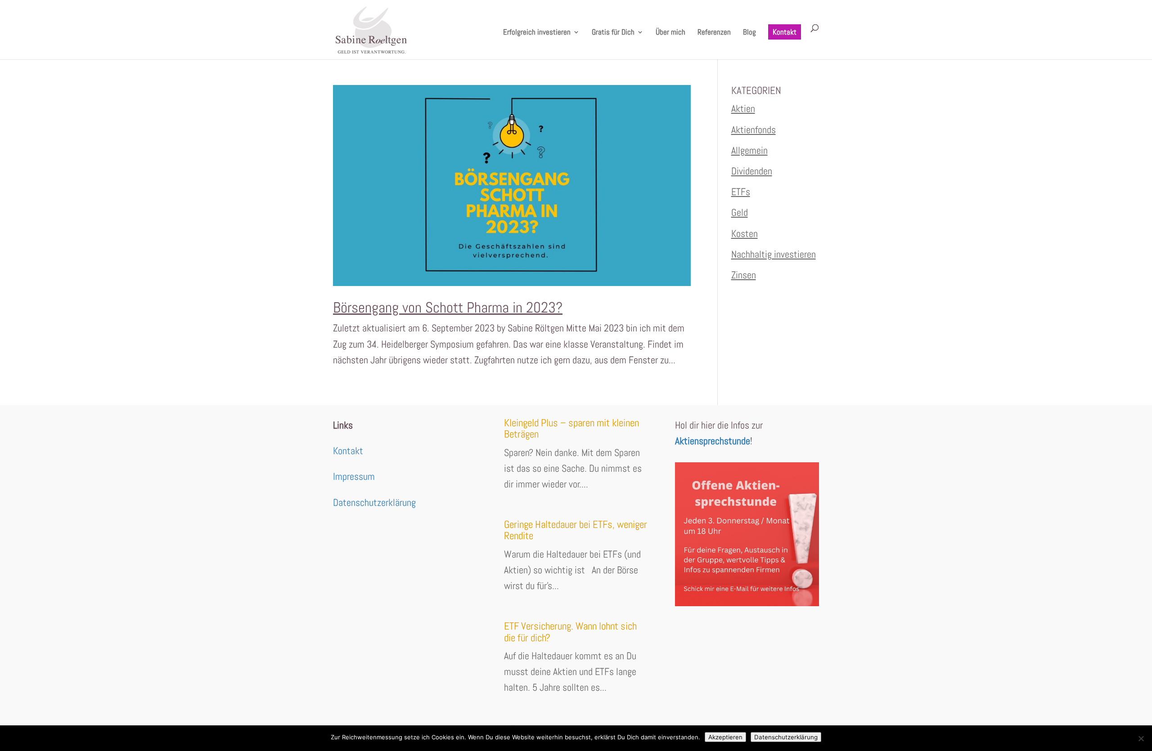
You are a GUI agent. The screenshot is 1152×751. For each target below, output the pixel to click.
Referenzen (714, 33)
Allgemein (749, 150)
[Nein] (1140, 738)
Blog (749, 33)
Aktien (743, 108)
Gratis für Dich (613, 33)
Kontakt (784, 32)
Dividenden (751, 171)
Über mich (670, 33)
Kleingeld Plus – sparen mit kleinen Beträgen (571, 428)
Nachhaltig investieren (773, 254)
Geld (739, 212)
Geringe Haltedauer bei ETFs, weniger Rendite (575, 530)
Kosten (744, 233)
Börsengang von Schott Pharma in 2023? (447, 307)
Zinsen (743, 274)
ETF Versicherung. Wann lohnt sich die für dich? (570, 631)
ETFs (740, 191)
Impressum (354, 476)
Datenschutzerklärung (374, 502)
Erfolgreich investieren (537, 33)
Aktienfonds (753, 129)
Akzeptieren (725, 737)
